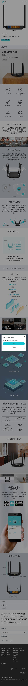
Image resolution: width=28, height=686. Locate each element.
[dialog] (14, 343)
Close (24, 336)
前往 (14, 343)
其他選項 (14, 347)
